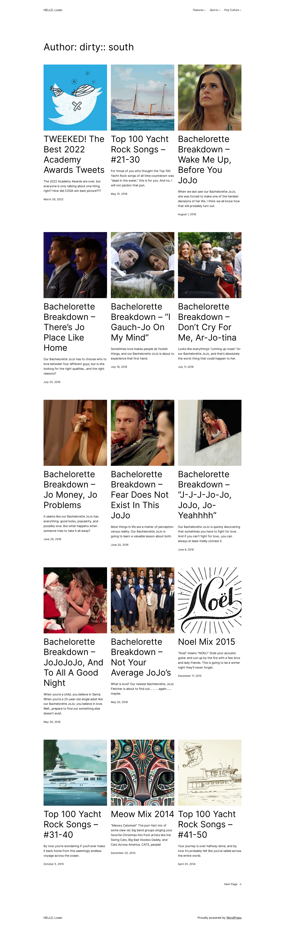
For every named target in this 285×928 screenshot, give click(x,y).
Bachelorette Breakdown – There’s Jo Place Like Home (69, 327)
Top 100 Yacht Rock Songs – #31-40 (72, 824)
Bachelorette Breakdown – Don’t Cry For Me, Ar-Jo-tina (207, 322)
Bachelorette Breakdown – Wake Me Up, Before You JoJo (204, 159)
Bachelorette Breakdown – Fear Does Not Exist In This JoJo (140, 495)
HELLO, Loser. (53, 10)
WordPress (233, 917)
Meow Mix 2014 (142, 814)
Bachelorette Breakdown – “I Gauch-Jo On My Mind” (141, 322)
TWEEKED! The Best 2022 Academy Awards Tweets (74, 154)
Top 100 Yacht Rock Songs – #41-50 (207, 824)
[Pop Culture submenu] (240, 10)
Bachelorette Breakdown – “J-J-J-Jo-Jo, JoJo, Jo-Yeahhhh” (205, 495)
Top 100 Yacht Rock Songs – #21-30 (140, 149)
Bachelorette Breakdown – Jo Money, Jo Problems (70, 489)
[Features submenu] (205, 10)
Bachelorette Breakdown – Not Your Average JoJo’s (141, 657)
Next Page (232, 884)
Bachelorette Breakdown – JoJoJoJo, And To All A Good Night (73, 662)
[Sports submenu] (220, 10)
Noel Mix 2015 (206, 642)
